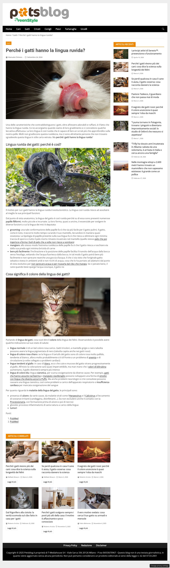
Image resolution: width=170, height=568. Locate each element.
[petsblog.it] (39, 14)
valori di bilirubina (97, 366)
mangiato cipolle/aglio (54, 376)
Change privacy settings (159, 566)
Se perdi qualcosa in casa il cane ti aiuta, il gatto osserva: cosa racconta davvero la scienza (58, 469)
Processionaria (17, 401)
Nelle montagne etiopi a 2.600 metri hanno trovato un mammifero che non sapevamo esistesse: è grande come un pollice (147, 168)
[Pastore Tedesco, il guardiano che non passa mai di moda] (121, 97)
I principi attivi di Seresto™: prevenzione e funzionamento (146, 52)
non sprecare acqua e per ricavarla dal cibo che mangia (59, 263)
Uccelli (84, 29)
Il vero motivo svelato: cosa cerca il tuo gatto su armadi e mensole (92, 515)
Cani (18, 29)
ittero (47, 363)
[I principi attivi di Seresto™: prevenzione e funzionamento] (121, 54)
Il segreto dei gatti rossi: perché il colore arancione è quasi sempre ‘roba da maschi (93, 469)
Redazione (86, 545)
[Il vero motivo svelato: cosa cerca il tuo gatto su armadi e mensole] (94, 498)
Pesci (58, 29)
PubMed (14, 418)
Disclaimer (101, 545)
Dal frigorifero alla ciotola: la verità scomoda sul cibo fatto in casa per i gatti (21, 515)
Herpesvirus (75, 395)
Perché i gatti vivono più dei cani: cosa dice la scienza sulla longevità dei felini (21, 469)
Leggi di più (11, 482)
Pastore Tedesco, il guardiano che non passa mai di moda (146, 96)
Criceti (37, 29)
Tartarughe (70, 29)
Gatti (27, 29)
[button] (163, 28)
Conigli (48, 29)
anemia (92, 357)
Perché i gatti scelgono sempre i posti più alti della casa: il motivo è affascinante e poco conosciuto (58, 517)
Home (9, 29)
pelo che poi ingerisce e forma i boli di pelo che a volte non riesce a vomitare (58, 241)
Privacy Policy (70, 545)
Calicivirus (90, 395)
